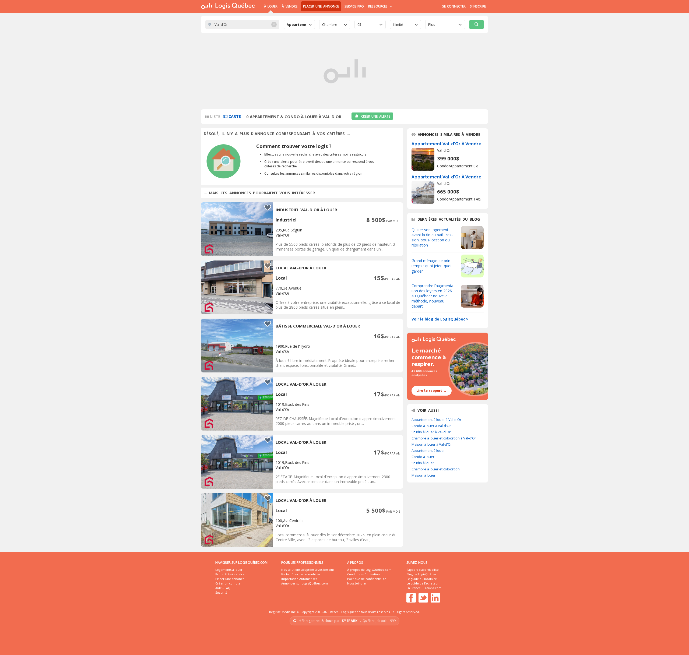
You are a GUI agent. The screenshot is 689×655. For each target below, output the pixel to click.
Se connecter (454, 6)
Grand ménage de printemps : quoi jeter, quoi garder (432, 265)
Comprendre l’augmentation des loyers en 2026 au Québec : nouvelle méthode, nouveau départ (433, 296)
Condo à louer (423, 456)
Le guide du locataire (421, 579)
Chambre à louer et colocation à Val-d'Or (444, 438)
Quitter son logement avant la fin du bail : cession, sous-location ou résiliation (432, 237)
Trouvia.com (432, 588)
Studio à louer (423, 462)
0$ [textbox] (359, 24)
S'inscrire (478, 6)
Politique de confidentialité (366, 579)
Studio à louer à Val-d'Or (431, 431)
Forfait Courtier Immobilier (301, 574)
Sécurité (221, 592)
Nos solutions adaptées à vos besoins (307, 570)
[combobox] (299, 24)
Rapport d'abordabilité (422, 570)
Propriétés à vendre (229, 574)
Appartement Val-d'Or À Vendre (446, 143)
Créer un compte (227, 583)
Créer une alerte (375, 116)
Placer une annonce (321, 6)
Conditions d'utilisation (363, 574)
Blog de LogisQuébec (421, 574)
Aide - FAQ (222, 588)
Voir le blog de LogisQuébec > (440, 319)
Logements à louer (228, 570)
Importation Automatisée (299, 579)
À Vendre (289, 6)
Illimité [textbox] (398, 24)
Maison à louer (423, 475)
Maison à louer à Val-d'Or (432, 444)
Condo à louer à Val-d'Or (431, 425)
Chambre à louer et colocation (436, 469)
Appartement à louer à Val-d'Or (436, 419)
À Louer (270, 6)
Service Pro (354, 6)
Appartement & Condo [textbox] (296, 24)
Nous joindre (356, 583)
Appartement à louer (428, 450)
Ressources (378, 6)
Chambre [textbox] (329, 24)
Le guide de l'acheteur (422, 583)
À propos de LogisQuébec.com (369, 570)
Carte (234, 116)
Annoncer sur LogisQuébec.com (304, 583)
